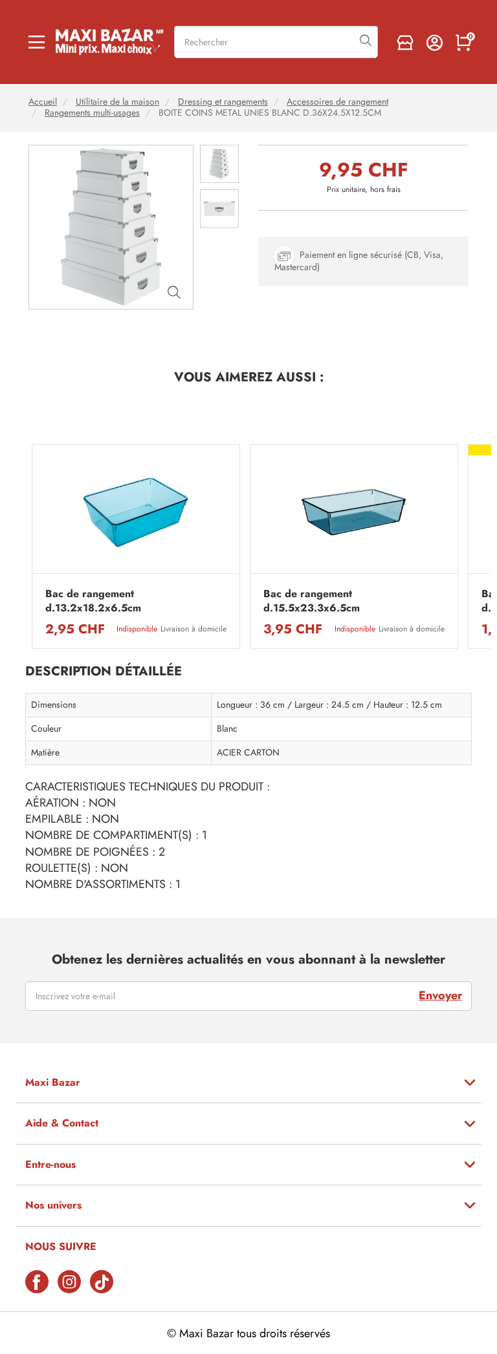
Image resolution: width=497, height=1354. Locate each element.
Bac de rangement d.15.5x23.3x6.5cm (311, 601)
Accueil (42, 102)
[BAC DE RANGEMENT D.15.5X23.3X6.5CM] (354, 512)
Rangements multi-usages (92, 113)
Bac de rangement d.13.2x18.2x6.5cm (93, 601)
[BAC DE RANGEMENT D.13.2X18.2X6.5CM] (136, 512)
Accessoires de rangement (337, 102)
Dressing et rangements (223, 102)
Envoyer (440, 995)
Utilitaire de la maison (117, 102)
